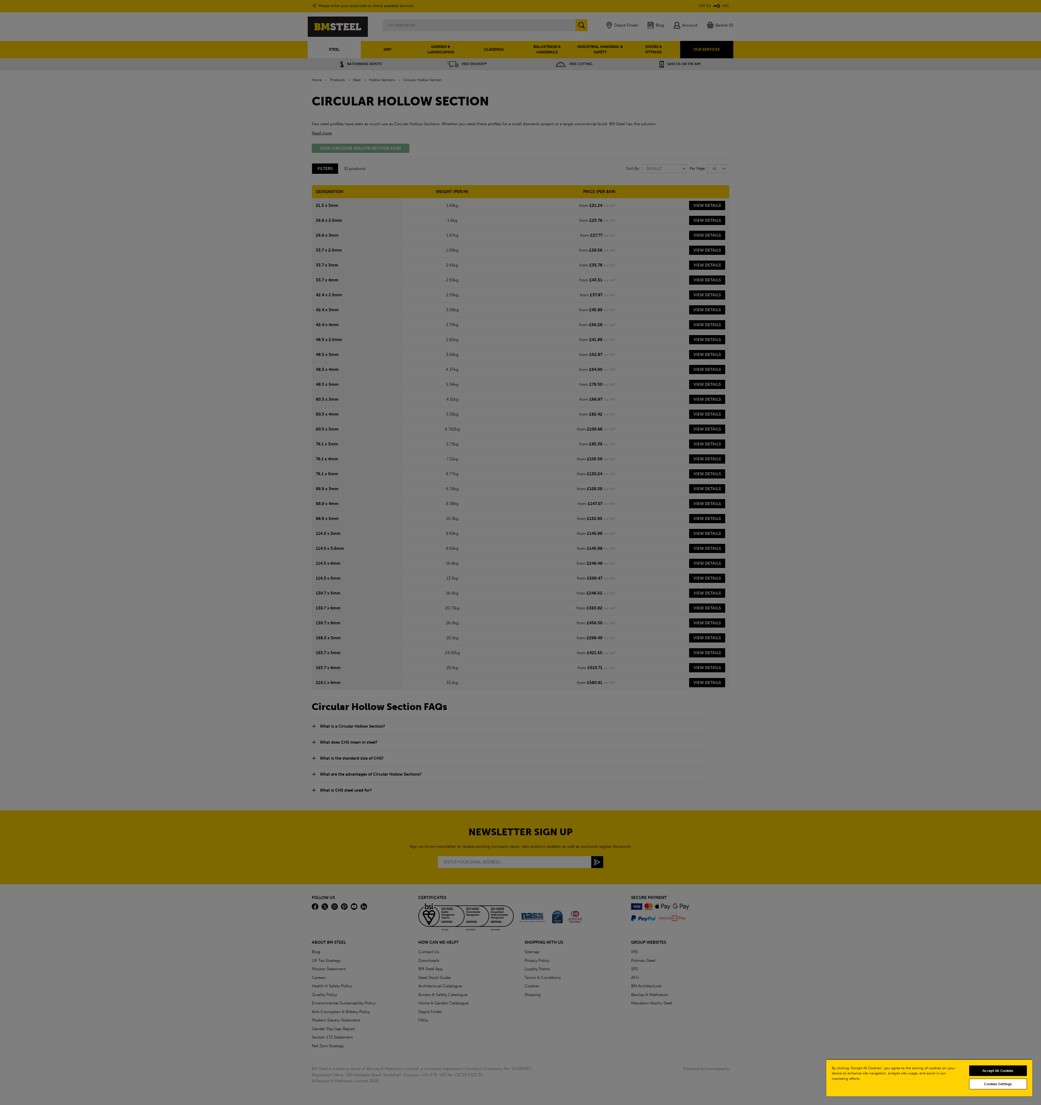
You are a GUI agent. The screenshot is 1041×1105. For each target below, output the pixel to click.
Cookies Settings (998, 1084)
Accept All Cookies (997, 1071)
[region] (929, 1077)
